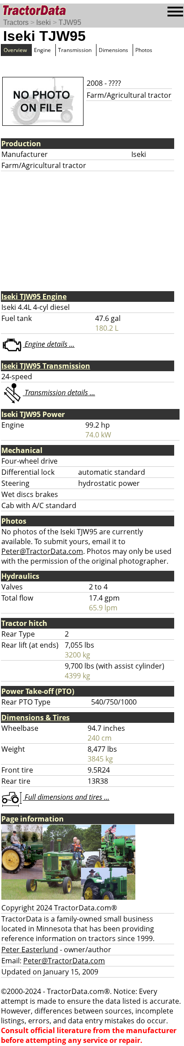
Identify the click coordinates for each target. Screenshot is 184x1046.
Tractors (16, 22)
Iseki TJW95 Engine (34, 296)
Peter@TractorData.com (42, 551)
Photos (143, 50)
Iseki (43, 22)
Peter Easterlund (29, 949)
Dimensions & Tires (35, 717)
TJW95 (70, 22)
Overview (15, 50)
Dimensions (113, 50)
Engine (42, 50)
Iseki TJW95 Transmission (45, 366)
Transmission (75, 50)
